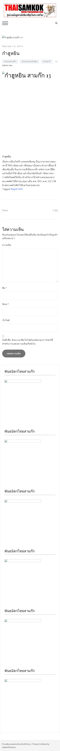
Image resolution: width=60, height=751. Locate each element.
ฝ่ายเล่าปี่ (46, 61)
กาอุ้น (55, 210)
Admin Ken (7, 65)
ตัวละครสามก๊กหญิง (29, 61)
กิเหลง (5, 210)
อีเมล (5, 304)
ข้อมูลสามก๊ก (17, 188)
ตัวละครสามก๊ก (10, 61)
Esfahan (43, 744)
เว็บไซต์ (6, 320)
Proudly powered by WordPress (16, 744)
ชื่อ (4, 288)
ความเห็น (6, 244)
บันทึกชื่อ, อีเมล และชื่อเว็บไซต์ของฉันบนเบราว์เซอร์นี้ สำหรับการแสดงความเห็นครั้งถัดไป (27, 341)
